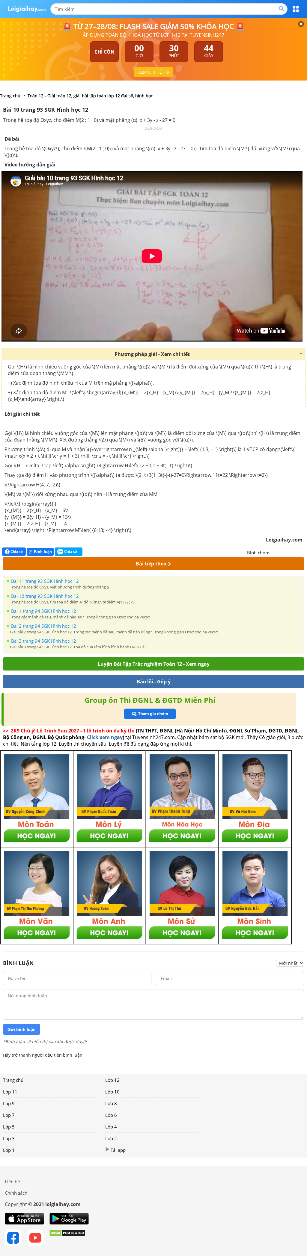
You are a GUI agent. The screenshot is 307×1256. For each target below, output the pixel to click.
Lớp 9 (9, 1103)
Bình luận (43, 552)
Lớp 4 (111, 1127)
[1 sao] (274, 552)
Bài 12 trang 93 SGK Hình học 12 (45, 596)
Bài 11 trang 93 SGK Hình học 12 (45, 581)
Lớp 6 (111, 1115)
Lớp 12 (112, 1080)
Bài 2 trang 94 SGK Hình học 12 (43, 626)
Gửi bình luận (21, 1029)
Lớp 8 (111, 1103)
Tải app (118, 1150)
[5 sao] (302, 552)
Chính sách (16, 1193)
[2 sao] (281, 552)
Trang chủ (13, 1080)
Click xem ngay (105, 737)
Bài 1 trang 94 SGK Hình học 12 (43, 611)
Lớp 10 (112, 1092)
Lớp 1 (9, 1150)
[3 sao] (288, 552)
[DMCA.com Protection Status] (67, 1237)
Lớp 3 (9, 1138)
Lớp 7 (9, 1115)
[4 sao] (295, 552)
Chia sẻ (16, 551)
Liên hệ (12, 1181)
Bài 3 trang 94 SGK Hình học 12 (43, 641)
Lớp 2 (111, 1138)
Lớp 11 (10, 1092)
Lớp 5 (9, 1127)
